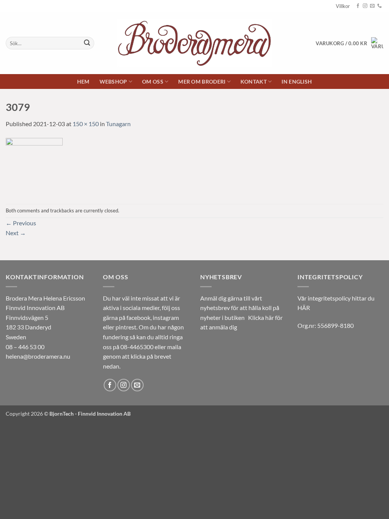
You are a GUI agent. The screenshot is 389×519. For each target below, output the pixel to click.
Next (16, 232)
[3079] (34, 165)
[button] (349, 43)
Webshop (113, 81)
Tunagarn (118, 123)
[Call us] (379, 6)
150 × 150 (86, 123)
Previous (21, 222)
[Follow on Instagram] (365, 6)
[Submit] (87, 43)
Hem (83, 81)
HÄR (303, 307)
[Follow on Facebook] (358, 6)
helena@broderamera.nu (38, 356)
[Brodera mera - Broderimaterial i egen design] (195, 43)
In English (296, 81)
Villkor (343, 6)
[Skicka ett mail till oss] (372, 6)
